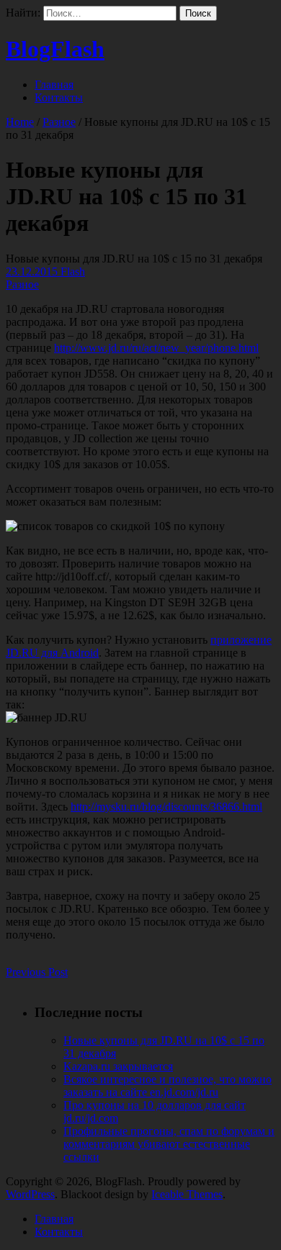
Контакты (59, 97)
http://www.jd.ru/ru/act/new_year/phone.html (156, 348)
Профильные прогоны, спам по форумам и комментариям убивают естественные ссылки (169, 1144)
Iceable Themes (187, 1194)
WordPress (30, 1194)
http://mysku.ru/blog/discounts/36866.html (166, 806)
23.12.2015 (33, 271)
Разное (59, 122)
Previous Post (37, 972)
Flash (73, 271)
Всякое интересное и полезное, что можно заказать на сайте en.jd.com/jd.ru (167, 1085)
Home (20, 122)
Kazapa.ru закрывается (118, 1066)
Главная (54, 84)
